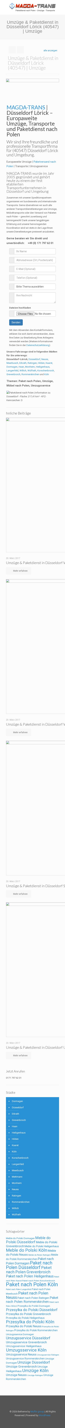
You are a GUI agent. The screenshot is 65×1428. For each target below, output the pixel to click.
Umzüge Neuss (16, 1375)
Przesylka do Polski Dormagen (34, 1306)
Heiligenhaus (42, 366)
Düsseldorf (34, 359)
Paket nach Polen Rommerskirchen (32, 1300)
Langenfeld (12, 370)
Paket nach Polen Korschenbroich (38, 1280)
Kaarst (49, 363)
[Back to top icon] (32, 1403)
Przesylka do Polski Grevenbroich (28, 1314)
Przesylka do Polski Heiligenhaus (25, 1318)
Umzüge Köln (35, 1370)
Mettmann (17, 1176)
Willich (23, 370)
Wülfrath (31, 370)
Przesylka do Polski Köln (30, 1321)
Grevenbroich (13, 374)
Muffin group (37, 1411)
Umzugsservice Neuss (21, 1354)
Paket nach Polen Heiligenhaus (30, 1276)
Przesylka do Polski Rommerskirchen (36, 1330)
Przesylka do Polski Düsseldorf (32, 1310)
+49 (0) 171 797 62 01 (40, 243)
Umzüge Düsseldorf (34, 1362)
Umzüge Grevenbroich (21, 1366)
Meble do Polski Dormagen (20, 1238)
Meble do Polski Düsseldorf (28, 1240)
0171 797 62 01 (13, 1077)
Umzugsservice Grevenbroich (26, 1342)
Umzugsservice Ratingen (48, 1355)
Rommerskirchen (30, 374)
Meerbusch (12, 363)
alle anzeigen (50, 50)
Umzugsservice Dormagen (20, 1334)
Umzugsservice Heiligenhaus (24, 1346)
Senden (16, 322)
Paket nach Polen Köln (32, 1284)
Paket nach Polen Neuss (27, 1295)
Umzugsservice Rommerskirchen (25, 1358)
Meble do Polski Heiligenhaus (42, 1246)
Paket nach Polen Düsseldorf (29, 1265)
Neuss (44, 359)
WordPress (44, 1415)
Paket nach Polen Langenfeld (18, 1289)
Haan (21, 366)
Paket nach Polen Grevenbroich (29, 1269)
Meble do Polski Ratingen (39, 1255)
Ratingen (32, 363)
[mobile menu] (60, 7)
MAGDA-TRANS (19, 173)
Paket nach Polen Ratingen (33, 1298)
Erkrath (23, 363)
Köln (46, 374)
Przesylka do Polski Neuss (24, 1326)
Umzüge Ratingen (35, 1375)
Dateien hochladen (20, 307)
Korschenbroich (45, 370)
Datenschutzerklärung (37, 345)
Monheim (30, 366)
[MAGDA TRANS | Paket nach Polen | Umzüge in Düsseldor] (32, 7)
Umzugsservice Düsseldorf (28, 1338)
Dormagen (12, 366)
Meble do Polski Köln (26, 1250)
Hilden (41, 363)
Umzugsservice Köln (26, 1350)
